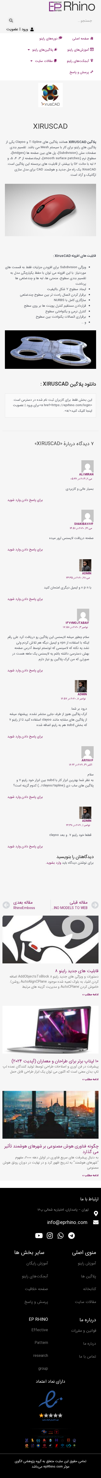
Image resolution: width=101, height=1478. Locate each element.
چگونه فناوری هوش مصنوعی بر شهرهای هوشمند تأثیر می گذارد (51, 1149)
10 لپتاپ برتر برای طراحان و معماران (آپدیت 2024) (55, 1061)
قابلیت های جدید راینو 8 (77, 971)
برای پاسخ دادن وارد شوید (25, 500)
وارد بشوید (53, 862)
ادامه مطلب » (90, 994)
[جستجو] (11, 21)
